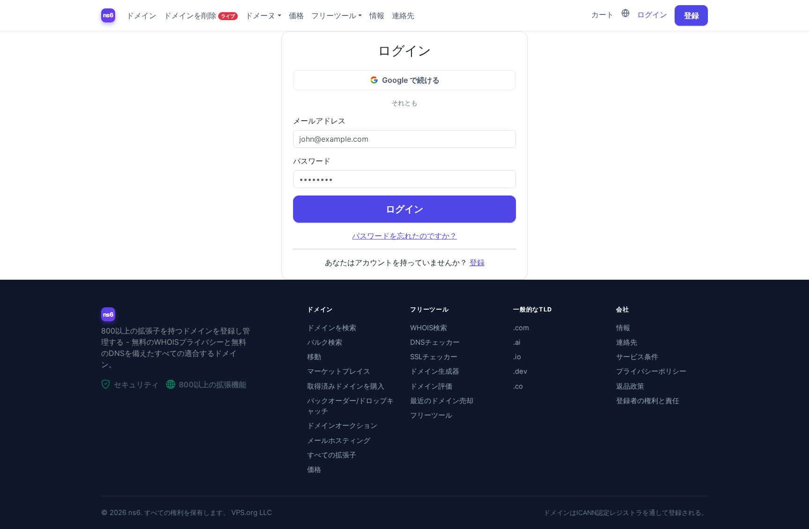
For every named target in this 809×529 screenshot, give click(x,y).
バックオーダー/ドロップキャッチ (350, 406)
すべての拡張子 (331, 455)
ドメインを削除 (199, 15)
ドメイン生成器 (434, 371)
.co (518, 386)
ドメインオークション (342, 425)
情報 (376, 15)
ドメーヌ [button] (260, 15)
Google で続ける (411, 80)
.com (521, 328)
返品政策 (630, 386)
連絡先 (403, 15)
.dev (520, 371)
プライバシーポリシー (651, 371)
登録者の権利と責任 (647, 401)
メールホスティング (338, 440)
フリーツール (431, 415)
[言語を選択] (625, 13)
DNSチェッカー (435, 342)
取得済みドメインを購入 (345, 386)
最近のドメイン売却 (441, 401)
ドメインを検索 (331, 328)
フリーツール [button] (333, 15)
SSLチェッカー (433, 357)
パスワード (312, 161)
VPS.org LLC (251, 512)
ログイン (652, 14)
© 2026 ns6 (120, 512)
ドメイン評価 (431, 386)
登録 (691, 15)
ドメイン (141, 15)
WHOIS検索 (428, 328)
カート (602, 14)
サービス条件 (637, 357)
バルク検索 (324, 342)
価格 (296, 15)
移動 (314, 357)
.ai (517, 342)
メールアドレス (319, 120)
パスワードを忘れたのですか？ (404, 235)
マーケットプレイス (338, 371)
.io (517, 357)
